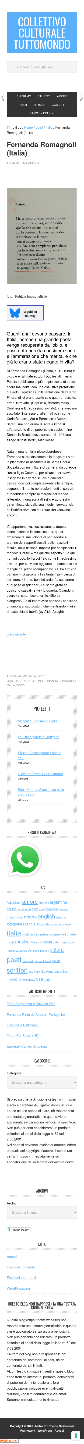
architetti (44, 902)
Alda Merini (14, 902)
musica (22, 941)
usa (39, 979)
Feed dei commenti (21, 1277)
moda (10, 942)
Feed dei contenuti (21, 1266)
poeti (41, 676)
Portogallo (28, 961)
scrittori (17, 969)
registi (56, 961)
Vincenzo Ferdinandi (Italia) (38, 721)
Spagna (47, 971)
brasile (12, 909)
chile (35, 908)
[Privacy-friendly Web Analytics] (9, 1441)
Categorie (14, 1072)
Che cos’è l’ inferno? (22, 1024)
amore (30, 901)
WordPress (45, 1430)
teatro (57, 971)
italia (32, 676)
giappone (58, 924)
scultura (34, 971)
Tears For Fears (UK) (23, 1035)
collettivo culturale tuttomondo (42, 32)
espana (61, 917)
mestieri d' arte (65, 934)
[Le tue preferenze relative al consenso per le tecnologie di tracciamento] (75, 1435)
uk (20, 979)
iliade (68, 924)
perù (73, 942)
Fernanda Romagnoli (59, 681)
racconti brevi (43, 961)
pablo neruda (61, 942)
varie (47, 979)
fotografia (14, 924)
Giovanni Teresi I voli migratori (40, 773)
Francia (29, 924)
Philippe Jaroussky (17, 950)
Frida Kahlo (43, 924)
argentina (58, 902)
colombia (51, 908)
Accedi (12, 1256)
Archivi (12, 1202)
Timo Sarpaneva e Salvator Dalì (31, 1003)
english (46, 916)
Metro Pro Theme (46, 1426)
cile (41, 909)
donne (30, 916)
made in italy (30, 934)
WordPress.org (18, 1288)
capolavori (24, 909)
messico (46, 934)
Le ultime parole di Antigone (38, 736)
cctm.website (16, 634)
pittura (57, 949)
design (63, 909)
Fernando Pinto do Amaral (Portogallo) (36, 1014)
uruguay (29, 979)
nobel (47, 942)
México (36, 941)
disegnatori (15, 917)
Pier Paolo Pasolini (38, 950)
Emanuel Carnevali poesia (27, 1046)
